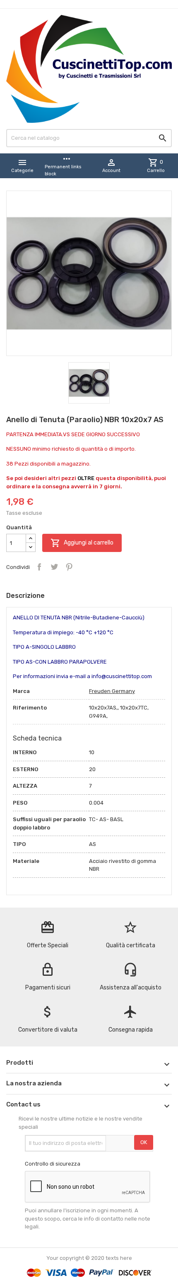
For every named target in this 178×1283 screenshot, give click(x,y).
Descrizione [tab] (25, 596)
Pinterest (69, 567)
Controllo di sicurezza (52, 1164)
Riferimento (30, 708)
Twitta (54, 567)
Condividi (39, 567)
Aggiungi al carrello (82, 543)
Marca (21, 691)
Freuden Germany (112, 691)
